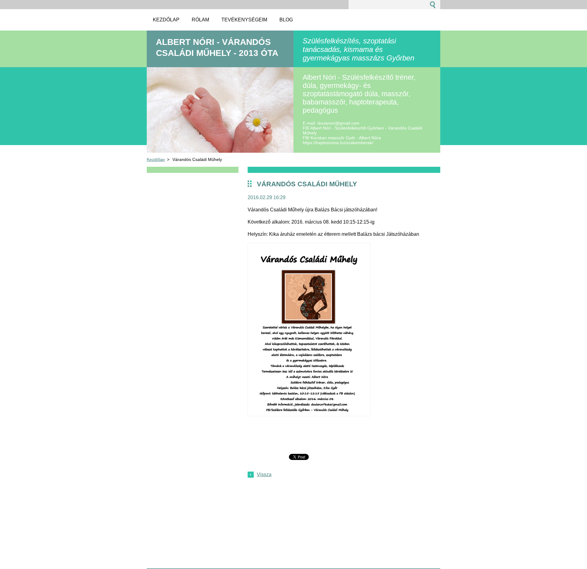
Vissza (264, 474)
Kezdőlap (156, 159)
